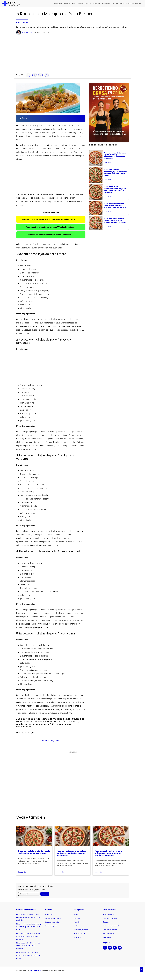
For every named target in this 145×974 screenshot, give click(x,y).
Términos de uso (109, 934)
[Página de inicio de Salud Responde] (11, 3)
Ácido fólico (49, 914)
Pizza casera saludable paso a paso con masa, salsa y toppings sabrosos (28, 946)
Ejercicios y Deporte (92, 3)
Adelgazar (58, 3)
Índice (24, 118)
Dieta (80, 3)
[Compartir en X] (34, 75)
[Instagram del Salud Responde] (110, 949)
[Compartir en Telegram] (47, 75)
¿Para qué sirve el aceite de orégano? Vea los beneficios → (51, 227)
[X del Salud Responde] (115, 949)
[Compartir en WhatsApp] (41, 75)
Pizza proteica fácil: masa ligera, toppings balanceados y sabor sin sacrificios (28, 917)
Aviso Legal (107, 937)
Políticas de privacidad (111, 926)
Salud (122, 3)
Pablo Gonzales (27, 32)
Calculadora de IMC (134, 3)
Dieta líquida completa (53, 918)
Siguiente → (56, 740)
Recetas (115, 3)
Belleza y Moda (70, 3)
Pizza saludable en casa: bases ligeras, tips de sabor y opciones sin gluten (28, 955)
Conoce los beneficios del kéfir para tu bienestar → (50, 235)
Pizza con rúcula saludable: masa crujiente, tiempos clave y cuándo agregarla (28, 936)
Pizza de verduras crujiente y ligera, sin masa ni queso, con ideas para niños (28, 927)
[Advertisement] (72, 53)
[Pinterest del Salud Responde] (120, 949)
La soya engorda (51, 926)
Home (18, 23)
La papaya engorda (52, 922)
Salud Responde (35, 970)
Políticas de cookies (110, 930)
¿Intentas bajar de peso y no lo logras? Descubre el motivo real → (51, 219)
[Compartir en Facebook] (28, 75)
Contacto (106, 922)
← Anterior (44, 740)
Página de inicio (108, 914)
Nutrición (106, 3)
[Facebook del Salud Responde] (105, 949)
